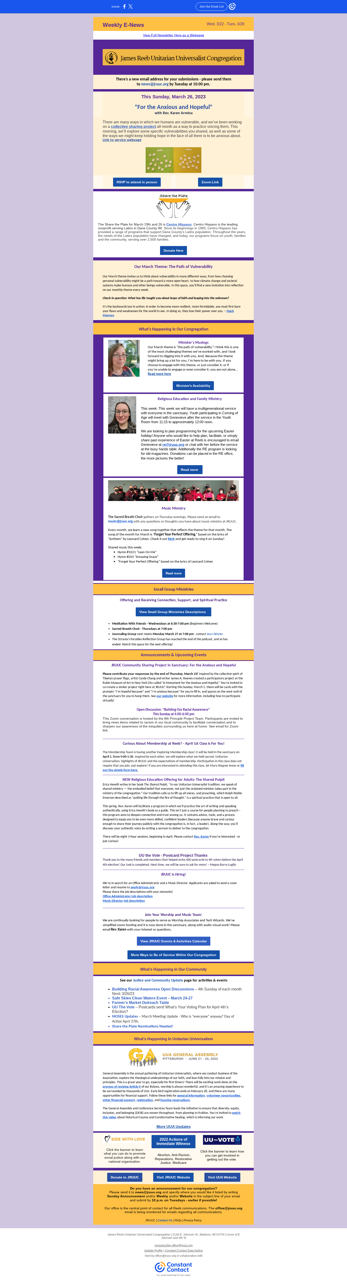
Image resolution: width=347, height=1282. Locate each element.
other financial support (119, 1100)
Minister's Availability (193, 386)
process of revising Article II (122, 1087)
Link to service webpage (122, 140)
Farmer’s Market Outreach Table (140, 1003)
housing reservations (175, 1100)
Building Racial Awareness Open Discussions (153, 989)
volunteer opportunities (223, 1096)
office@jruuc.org (228, 1208)
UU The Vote (123, 1007)
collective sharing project (133, 127)
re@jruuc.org (173, 445)
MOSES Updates (125, 1017)
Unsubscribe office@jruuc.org (174, 1245)
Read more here (159, 374)
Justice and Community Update (158, 980)
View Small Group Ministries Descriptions (173, 612)
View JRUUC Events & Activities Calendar (173, 941)
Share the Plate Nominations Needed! (142, 1026)
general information (191, 1096)
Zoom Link (210, 182)
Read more (190, 470)
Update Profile (153, 1250)
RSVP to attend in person (137, 182)
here (171, 539)
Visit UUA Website (222, 1177)
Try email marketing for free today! (174, 1275)
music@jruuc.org (120, 521)
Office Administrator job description (128, 896)
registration (145, 1100)
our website (165, 696)
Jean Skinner (215, 634)
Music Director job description (124, 901)
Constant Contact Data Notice (184, 1250)
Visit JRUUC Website (173, 1177)
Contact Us (165, 1220)
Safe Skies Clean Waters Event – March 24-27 (152, 998)
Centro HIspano (179, 224)
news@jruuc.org (155, 84)
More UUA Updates (174, 1127)
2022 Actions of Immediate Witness (173, 1141)
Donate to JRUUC (125, 1177)
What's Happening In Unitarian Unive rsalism (173, 1039)
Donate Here (173, 250)
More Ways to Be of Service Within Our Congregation (173, 955)
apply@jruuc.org (142, 887)
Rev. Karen (201, 837)
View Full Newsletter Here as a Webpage (173, 35)
